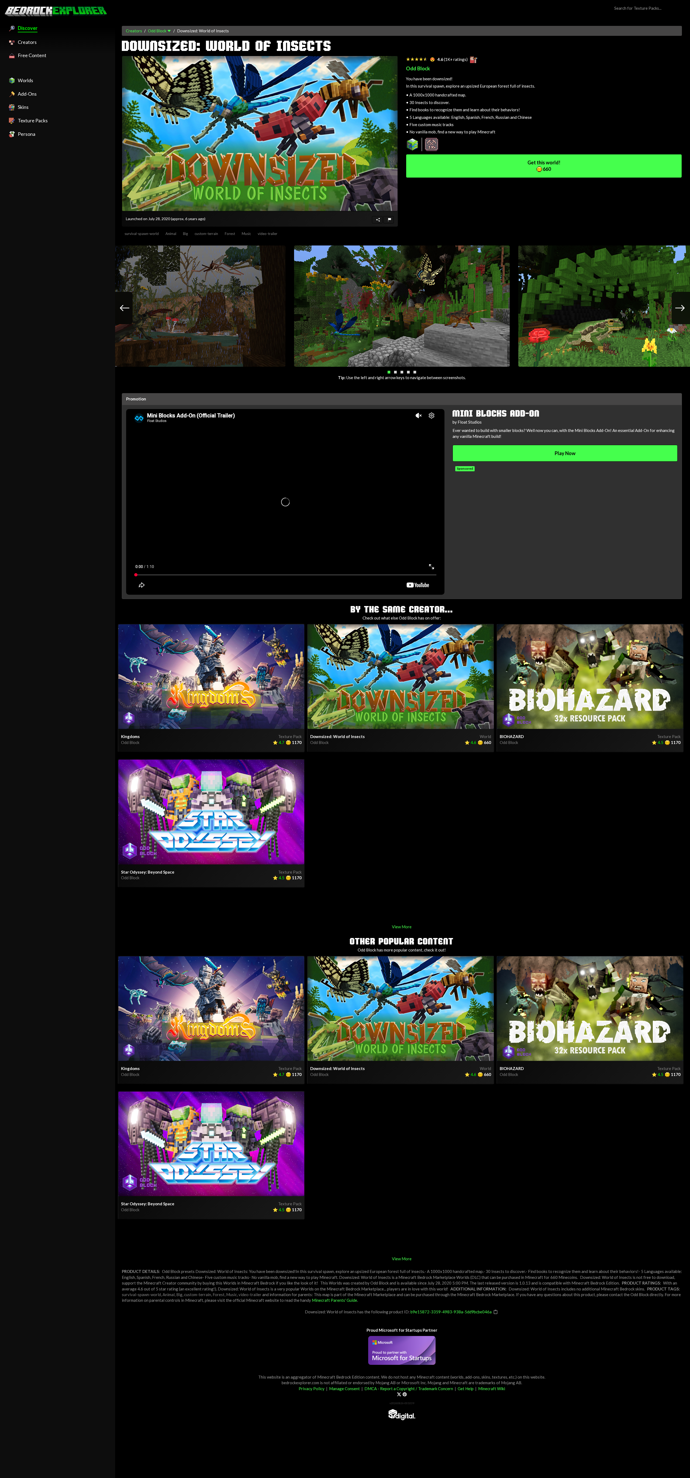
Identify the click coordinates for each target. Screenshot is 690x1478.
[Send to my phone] (377, 219)
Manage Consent (344, 1388)
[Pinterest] (405, 1394)
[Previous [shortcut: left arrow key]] (119, 308)
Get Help (466, 1388)
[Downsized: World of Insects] (260, 133)
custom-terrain (206, 233)
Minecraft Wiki (491, 1388)
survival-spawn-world (142, 233)
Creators (134, 30)
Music (246, 233)
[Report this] (388, 219)
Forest (230, 233)
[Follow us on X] (399, 1394)
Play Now (565, 453)
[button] (389, 372)
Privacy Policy (312, 1388)
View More (402, 926)
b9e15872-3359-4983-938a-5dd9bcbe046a (451, 1311)
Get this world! (543, 166)
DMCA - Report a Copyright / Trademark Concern (408, 1388)
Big (185, 233)
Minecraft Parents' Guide (334, 1300)
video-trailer (267, 233)
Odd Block (157, 30)
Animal (170, 233)
